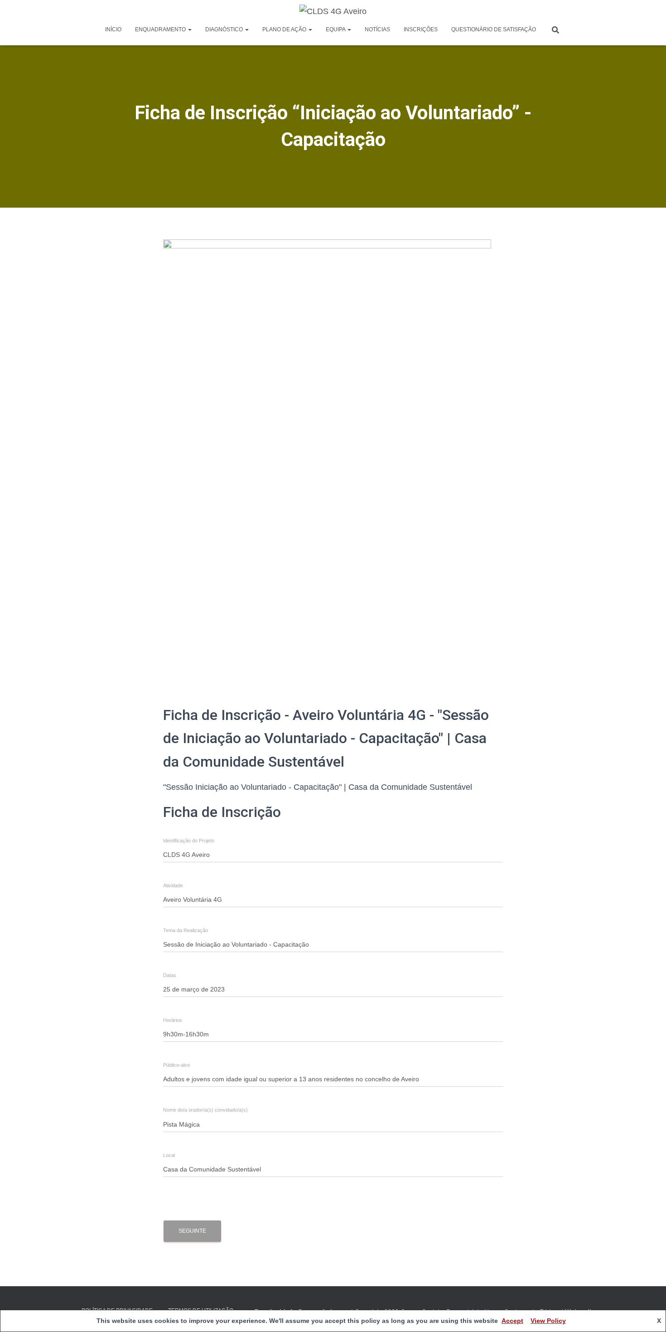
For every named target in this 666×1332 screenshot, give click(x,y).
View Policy (548, 1320)
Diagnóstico (224, 29)
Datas (169, 975)
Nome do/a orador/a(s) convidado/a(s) (205, 1110)
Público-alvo (176, 1065)
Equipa (336, 29)
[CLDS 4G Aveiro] (333, 11)
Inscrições (421, 29)
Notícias (377, 29)
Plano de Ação (285, 29)
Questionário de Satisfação (493, 29)
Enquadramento (161, 29)
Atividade (173, 885)
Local (169, 1155)
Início (113, 29)
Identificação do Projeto (188, 840)
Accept (512, 1320)
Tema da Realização (185, 930)
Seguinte (192, 1231)
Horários (172, 1020)
